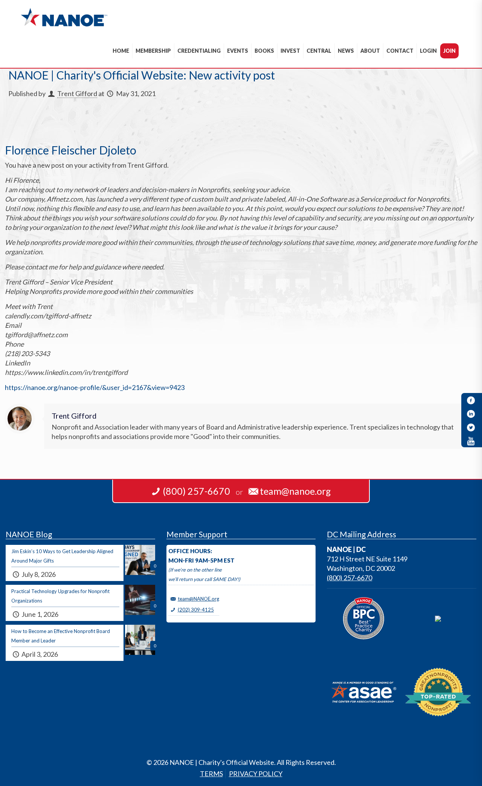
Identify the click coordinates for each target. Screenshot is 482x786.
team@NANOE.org (198, 599)
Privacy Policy (255, 773)
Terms (211, 773)
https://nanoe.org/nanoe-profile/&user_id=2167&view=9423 (95, 387)
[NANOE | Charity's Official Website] (64, 17)
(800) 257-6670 (349, 577)
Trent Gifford (77, 93)
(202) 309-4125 (196, 610)
